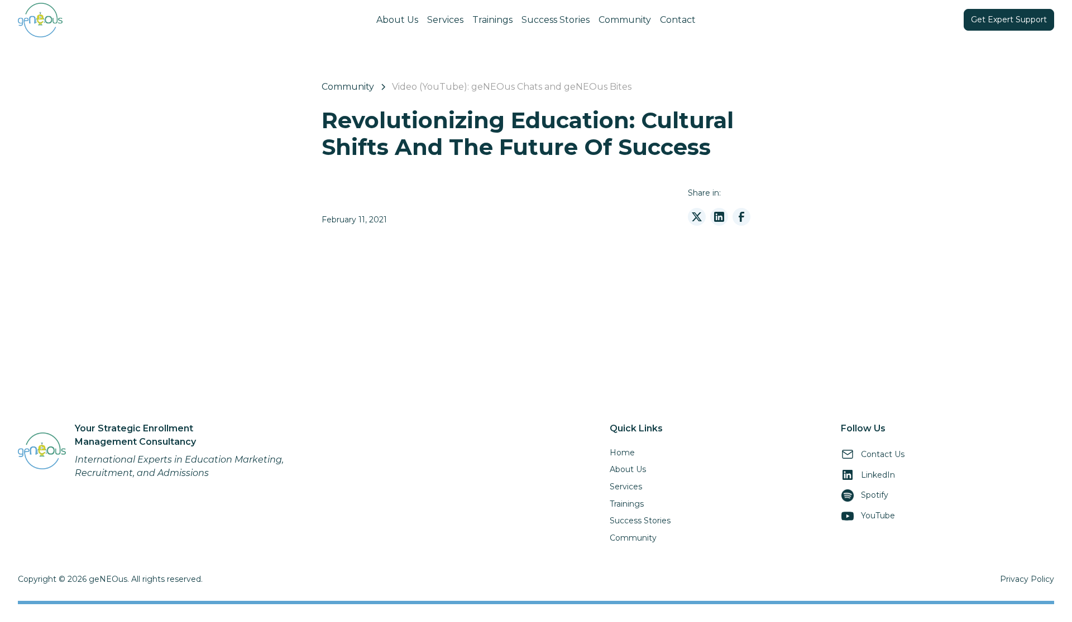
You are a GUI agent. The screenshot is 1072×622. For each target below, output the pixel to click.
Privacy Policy (1027, 579)
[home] (127, 20)
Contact (678, 19)
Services (445, 19)
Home (622, 453)
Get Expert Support (1009, 19)
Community (625, 19)
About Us (397, 19)
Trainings (492, 19)
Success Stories (555, 19)
